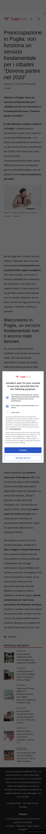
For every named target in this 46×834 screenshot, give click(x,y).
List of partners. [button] (15, 429)
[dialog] (23, 417)
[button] (23, 412)
